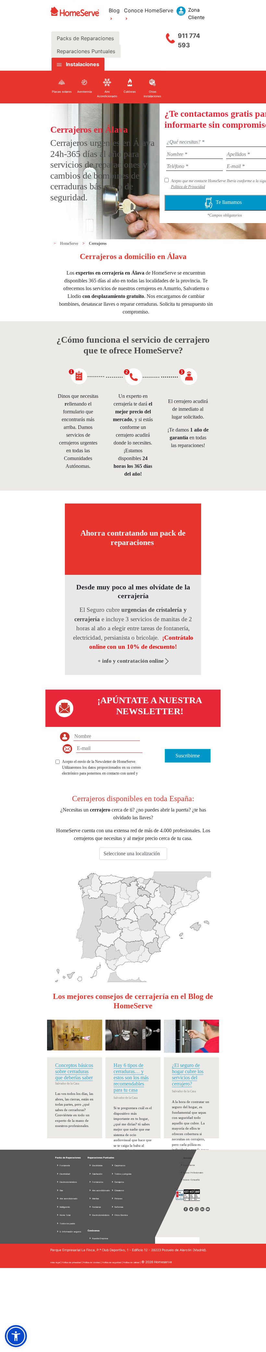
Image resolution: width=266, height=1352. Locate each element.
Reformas (118, 1207)
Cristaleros (119, 1190)
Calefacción (97, 1174)
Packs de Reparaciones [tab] (85, 38)
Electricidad (64, 1174)
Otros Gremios (121, 1215)
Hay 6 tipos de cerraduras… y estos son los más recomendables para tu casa (131, 1077)
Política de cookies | (92, 1262)
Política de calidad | (132, 1262)
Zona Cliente (189, 1165)
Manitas (95, 1198)
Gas (61, 1190)
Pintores (118, 1198)
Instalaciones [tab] (82, 64)
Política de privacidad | (72, 1262)
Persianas (96, 1207)
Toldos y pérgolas (122, 1174)
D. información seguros (70, 1231)
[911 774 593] (170, 36)
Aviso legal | (56, 1262)
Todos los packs (67, 1223)
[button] (15, 1336)
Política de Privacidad (188, 186)
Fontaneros (97, 1182)
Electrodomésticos (68, 1182)
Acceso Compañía (191, 1180)
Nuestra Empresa (100, 1238)
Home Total (64, 1215)
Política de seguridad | (112, 1262)
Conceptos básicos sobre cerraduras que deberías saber (74, 1071)
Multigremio (64, 1207)
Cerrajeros (98, 243)
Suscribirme (187, 755)
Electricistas (97, 1165)
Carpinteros (119, 1165)
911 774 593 (189, 40)
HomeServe (69, 243)
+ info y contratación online (131, 661)
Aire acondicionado (68, 1198)
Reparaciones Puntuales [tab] (86, 51)
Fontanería (64, 1165)
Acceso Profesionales (193, 1172)
